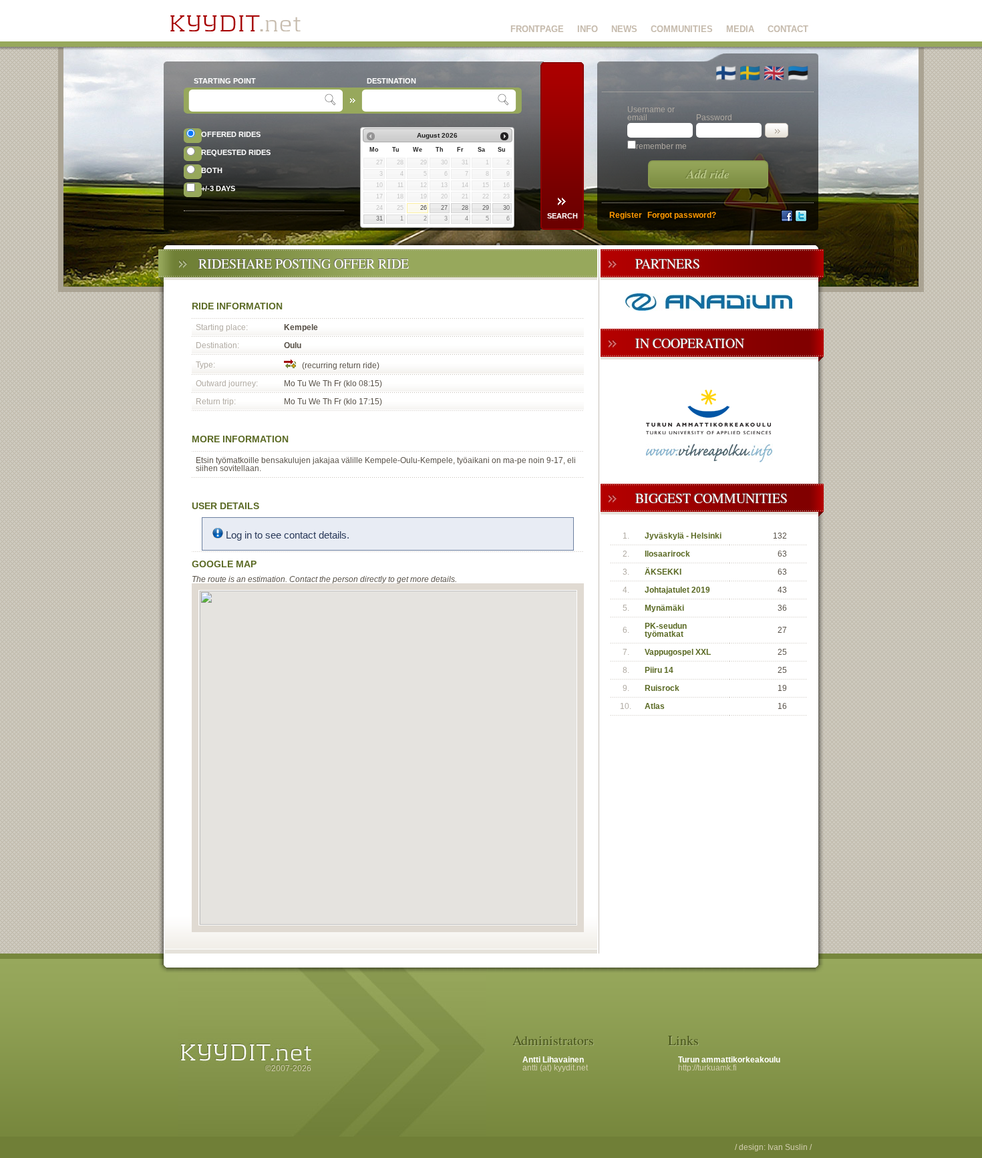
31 (379, 218)
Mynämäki (664, 608)
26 (423, 207)
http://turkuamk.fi (707, 1067)
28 (465, 207)
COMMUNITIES (682, 29)
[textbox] (258, 101)
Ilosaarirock (667, 554)
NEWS (624, 29)
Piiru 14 (659, 670)
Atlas (655, 706)
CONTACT (788, 29)
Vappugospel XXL (678, 652)
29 (485, 207)
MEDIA (740, 29)
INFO (587, 29)
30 (506, 207)
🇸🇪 (750, 72)
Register (625, 215)
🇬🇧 (774, 72)
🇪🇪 (798, 72)
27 (444, 207)
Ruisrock (662, 688)
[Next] (504, 136)
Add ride (708, 174)
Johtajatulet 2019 (677, 590)
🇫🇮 (725, 72)
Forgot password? (681, 215)
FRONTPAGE (537, 29)
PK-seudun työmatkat (666, 630)
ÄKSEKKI (663, 572)
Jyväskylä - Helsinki (683, 536)
